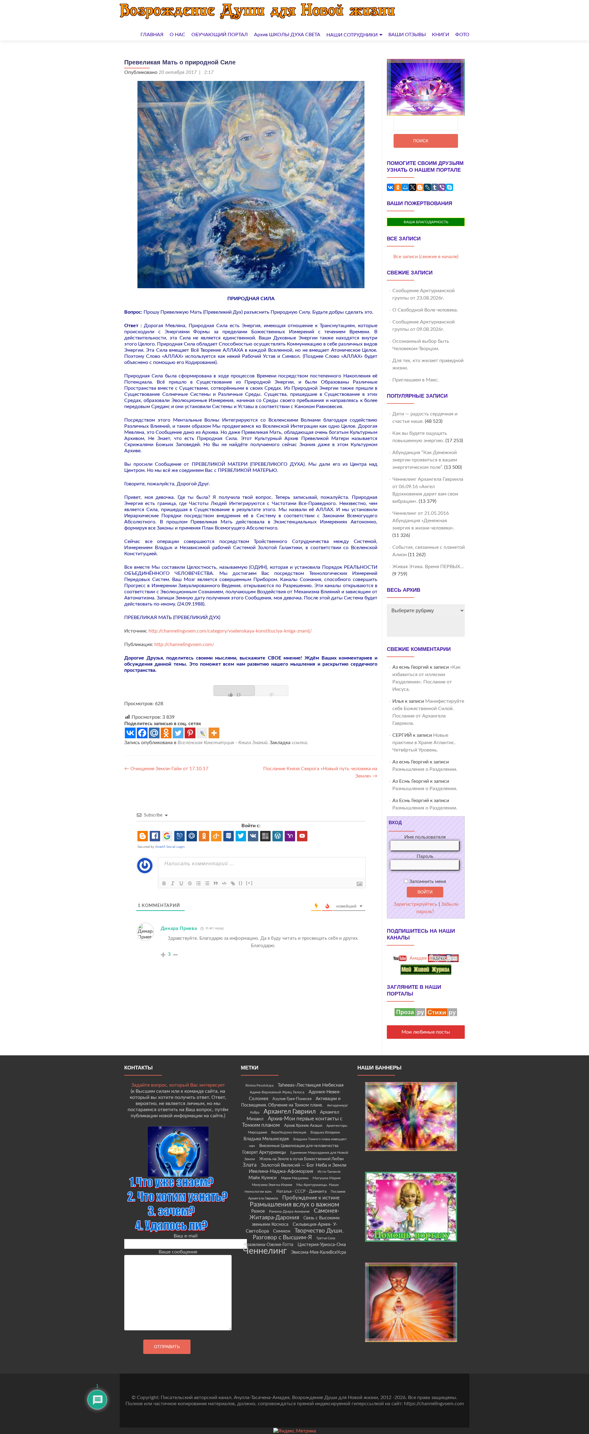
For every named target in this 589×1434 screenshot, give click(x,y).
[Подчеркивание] (181, 883)
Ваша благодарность (426, 222)
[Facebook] (142, 733)
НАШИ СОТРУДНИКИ (352, 35)
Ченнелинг (265, 1251)
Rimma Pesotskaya (259, 1085)
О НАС (177, 34)
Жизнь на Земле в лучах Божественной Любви (301, 1159)
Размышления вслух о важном (294, 1204)
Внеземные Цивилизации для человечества (298, 1146)
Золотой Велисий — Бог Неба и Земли (303, 1165)
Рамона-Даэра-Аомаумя (289, 1211)
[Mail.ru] (154, 733)
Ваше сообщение (178, 1251)
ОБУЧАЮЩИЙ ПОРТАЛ (219, 34)
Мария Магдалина (294, 1178)
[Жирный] (164, 883)
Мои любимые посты (426, 1032)
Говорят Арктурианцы (264, 1152)
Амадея (417, 958)
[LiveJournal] (427, 187)
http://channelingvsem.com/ (184, 644)
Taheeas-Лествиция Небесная (311, 1085)
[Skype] (449, 187)
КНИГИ (440, 34)
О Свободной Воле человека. (425, 310)
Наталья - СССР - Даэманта (301, 1192)
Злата (249, 1165)
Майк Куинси (262, 1178)
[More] (214, 733)
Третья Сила (325, 1238)
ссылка (299, 742)
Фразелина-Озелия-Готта (268, 1245)
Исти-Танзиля (329, 1171)
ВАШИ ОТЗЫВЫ (407, 34)
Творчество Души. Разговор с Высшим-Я (298, 1234)
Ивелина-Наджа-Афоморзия (281, 1171)
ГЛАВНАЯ (152, 34)
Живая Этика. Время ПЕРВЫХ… (428, 566)
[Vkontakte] (130, 733)
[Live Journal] (202, 733)
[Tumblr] (434, 187)
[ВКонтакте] (390, 187)
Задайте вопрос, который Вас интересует (178, 1085)
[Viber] (442, 187)
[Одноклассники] (398, 187)
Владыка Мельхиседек (266, 1139)
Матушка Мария (327, 1178)
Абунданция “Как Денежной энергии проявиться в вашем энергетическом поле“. (424, 460)
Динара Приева (179, 928)
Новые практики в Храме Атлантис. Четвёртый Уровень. (424, 742)
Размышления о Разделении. (424, 769)
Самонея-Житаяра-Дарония (294, 1214)
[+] (249, 883)
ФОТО (462, 34)
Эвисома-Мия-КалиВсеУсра (318, 1252)
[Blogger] (420, 187)
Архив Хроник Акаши (303, 1125)
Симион (281, 1231)
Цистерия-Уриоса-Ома (322, 1244)
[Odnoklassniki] (166, 733)
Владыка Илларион (325, 1132)
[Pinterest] (190, 733)
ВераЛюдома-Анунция (288, 1132)
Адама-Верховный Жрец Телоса (277, 1092)
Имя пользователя (425, 837)
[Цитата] (215, 883)
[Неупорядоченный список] (207, 883)
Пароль (425, 856)
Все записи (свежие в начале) (425, 256)
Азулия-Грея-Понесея (291, 1099)
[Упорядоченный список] (198, 883)
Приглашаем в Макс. (415, 379)
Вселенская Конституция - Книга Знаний (222, 742)
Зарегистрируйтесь (415, 904)
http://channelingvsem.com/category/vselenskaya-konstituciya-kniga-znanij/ (230, 631)
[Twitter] (178, 733)
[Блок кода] (224, 883)
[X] (412, 187)
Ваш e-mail (186, 1235)
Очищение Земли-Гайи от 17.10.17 (166, 768)
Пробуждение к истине (311, 1197)
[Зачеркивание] (190, 883)
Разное (258, 1211)
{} (241, 883)
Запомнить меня (427, 881)
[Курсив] (172, 883)
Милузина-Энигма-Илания (272, 1185)
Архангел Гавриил (290, 1111)
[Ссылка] (233, 883)
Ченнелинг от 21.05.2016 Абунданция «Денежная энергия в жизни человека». (423, 520)
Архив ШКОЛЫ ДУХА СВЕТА (287, 34)
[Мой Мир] (405, 187)
